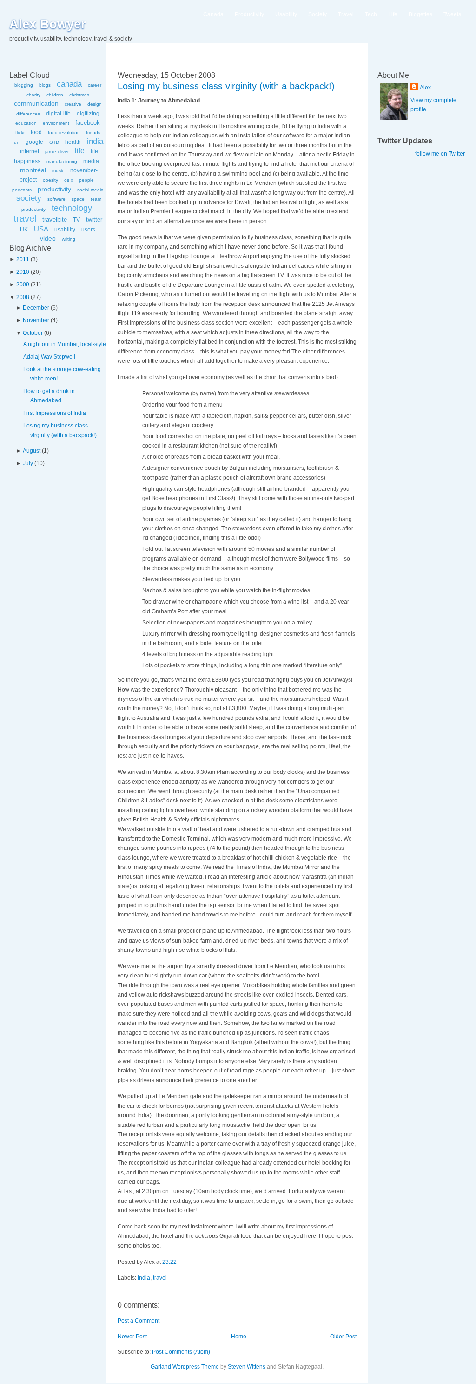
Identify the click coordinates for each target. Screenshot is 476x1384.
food (36, 132)
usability (64, 229)
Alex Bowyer (47, 24)
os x (68, 180)
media (91, 161)
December (36, 308)
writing (68, 239)
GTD (54, 142)
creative (73, 104)
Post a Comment (138, 1320)
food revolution (64, 132)
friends (93, 132)
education (26, 123)
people (86, 180)
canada (69, 84)
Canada (213, 14)
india (95, 141)
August (31, 451)
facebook (87, 122)
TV (76, 220)
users (88, 229)
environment (56, 123)
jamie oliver (57, 151)
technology (72, 208)
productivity (54, 189)
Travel (346, 14)
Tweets (452, 14)
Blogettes (420, 14)
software (56, 199)
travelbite (54, 219)
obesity (50, 180)
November (36, 320)
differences (28, 113)
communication (36, 103)
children (54, 94)
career (94, 85)
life (80, 151)
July (28, 463)
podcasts (22, 189)
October (33, 333)
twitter (94, 219)
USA (41, 229)
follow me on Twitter (440, 153)
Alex (425, 87)
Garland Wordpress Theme (185, 1367)
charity (33, 94)
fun (16, 142)
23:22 (169, 1262)
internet (29, 151)
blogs (45, 85)
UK (24, 229)
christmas (79, 94)
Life (392, 14)
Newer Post (132, 1336)
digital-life (58, 113)
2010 (22, 272)
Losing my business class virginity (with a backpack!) (226, 86)
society (28, 198)
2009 (22, 284)
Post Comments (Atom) (181, 1352)
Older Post (343, 1336)
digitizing (88, 113)
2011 (22, 259)
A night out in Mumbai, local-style (64, 344)
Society (317, 14)
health (73, 142)
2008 (22, 297)
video (48, 238)
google (34, 142)
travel (24, 218)
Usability (286, 14)
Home (238, 1336)
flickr (20, 132)
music (58, 170)
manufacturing (61, 161)
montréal (33, 170)
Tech (371, 14)
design (94, 104)
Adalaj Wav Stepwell (49, 356)
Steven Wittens (246, 1367)
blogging (23, 85)
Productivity (249, 14)
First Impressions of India (54, 413)
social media (90, 189)
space (78, 199)
